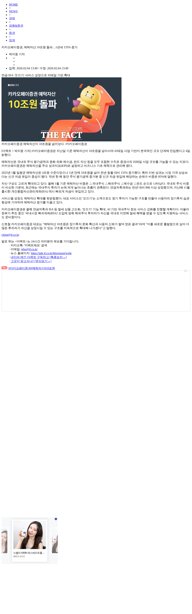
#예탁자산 (37, 268)
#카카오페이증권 (19, 268)
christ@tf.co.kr (10, 234)
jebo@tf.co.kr (29, 249)
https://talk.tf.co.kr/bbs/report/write (51, 253)
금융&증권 (16, 25)
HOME (13, 4)
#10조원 (49, 268)
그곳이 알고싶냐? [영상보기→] (31, 261)
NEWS (13, 11)
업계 (12, 40)
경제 (12, 18)
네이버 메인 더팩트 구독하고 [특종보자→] (39, 257)
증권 (12, 33)
